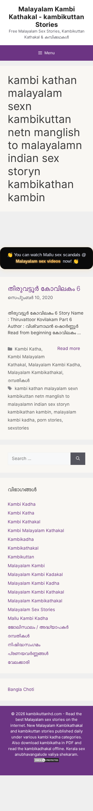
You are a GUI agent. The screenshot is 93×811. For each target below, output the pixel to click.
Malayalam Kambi (26, 565)
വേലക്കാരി (18, 662)
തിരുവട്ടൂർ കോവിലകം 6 (44, 288)
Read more (68, 348)
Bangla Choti (21, 689)
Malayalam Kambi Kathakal (36, 592)
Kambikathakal (23, 548)
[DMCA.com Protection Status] (46, 761)
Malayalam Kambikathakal (35, 372)
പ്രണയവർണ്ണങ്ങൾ (28, 653)
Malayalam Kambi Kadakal (35, 574)
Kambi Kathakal (24, 521)
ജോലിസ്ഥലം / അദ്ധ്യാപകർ (38, 627)
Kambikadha (21, 539)
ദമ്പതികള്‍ (18, 380)
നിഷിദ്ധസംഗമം (24, 644)
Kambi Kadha (22, 504)
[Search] (78, 459)
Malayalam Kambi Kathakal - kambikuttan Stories (46, 16)
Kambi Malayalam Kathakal (36, 530)
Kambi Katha (28, 349)
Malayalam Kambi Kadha (54, 364)
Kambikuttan (21, 556)
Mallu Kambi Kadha (28, 618)
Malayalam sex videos (38, 261)
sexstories (18, 428)
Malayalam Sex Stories (31, 609)
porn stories (49, 420)
